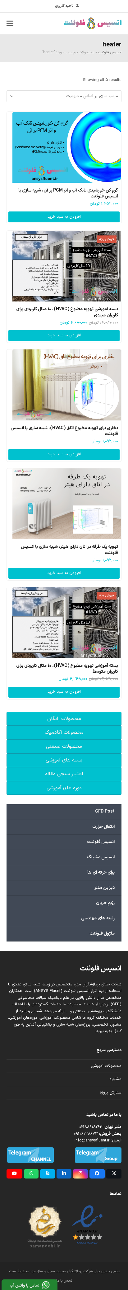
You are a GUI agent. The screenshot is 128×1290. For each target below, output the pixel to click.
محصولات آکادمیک (64, 732)
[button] (10, 23)
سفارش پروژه (110, 1092)
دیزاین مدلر (104, 888)
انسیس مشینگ (101, 857)
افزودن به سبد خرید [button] (64, 217)
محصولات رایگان (64, 719)
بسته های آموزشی (64, 760)
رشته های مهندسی (98, 918)
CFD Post (105, 811)
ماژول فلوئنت (102, 933)
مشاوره (115, 1079)
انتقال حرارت (103, 826)
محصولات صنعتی (64, 746)
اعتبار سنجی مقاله (64, 774)
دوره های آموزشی (64, 788)
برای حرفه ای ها (101, 872)
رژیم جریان (105, 903)
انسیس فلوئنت (109, 52)
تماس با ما (64, 1280)
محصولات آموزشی (106, 1066)
